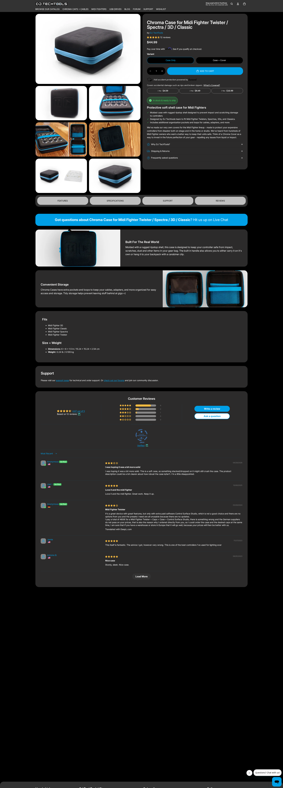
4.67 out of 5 (78, 411)
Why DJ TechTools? (160, 144)
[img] (111, 463)
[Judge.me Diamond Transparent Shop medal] (141, 435)
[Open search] (231, 4)
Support (168, 200)
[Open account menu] (238, 4)
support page (62, 380)
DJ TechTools (156, 32)
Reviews (220, 200)
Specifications (115, 200)
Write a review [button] (212, 408)
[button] (153, 37)
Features (62, 200)
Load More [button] (141, 576)
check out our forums (114, 380)
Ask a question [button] (212, 416)
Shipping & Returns (160, 151)
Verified (141, 445)
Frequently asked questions (164, 157)
